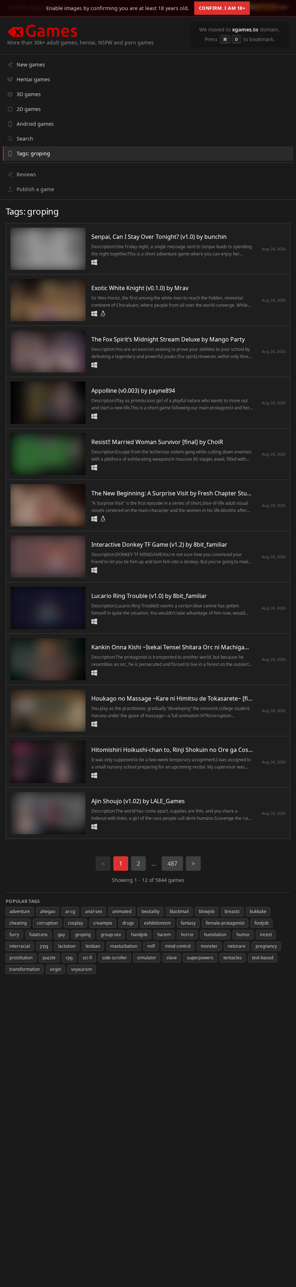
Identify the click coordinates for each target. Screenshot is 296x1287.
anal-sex (93, 911)
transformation (24, 969)
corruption (47, 923)
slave (171, 958)
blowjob (206, 911)
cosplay (75, 923)
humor (243, 934)
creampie (102, 923)
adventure (19, 911)
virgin (55, 969)
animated (121, 911)
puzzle (49, 958)
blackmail (179, 911)
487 (172, 864)
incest (266, 934)
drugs (128, 923)
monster (209, 946)
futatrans (38, 934)
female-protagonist (225, 923)
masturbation (123, 946)
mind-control (178, 946)
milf (151, 946)
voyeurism (81, 969)
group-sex (111, 934)
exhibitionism (157, 923)
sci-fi (87, 958)
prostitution (20, 958)
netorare (236, 946)
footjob (261, 923)
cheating (18, 923)
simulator (146, 958)
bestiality (151, 911)
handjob (139, 934)
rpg (69, 958)
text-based (262, 958)
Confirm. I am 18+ (222, 8)
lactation (66, 946)
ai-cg (70, 911)
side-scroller (114, 958)
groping (83, 934)
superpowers (200, 958)
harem (164, 934)
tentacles (232, 958)
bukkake (258, 911)
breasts (232, 911)
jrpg (44, 946)
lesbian (93, 946)
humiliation (215, 934)
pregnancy (266, 946)
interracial (19, 946)
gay (61, 934)
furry (14, 934)
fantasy (188, 923)
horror (187, 934)
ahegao (47, 911)
